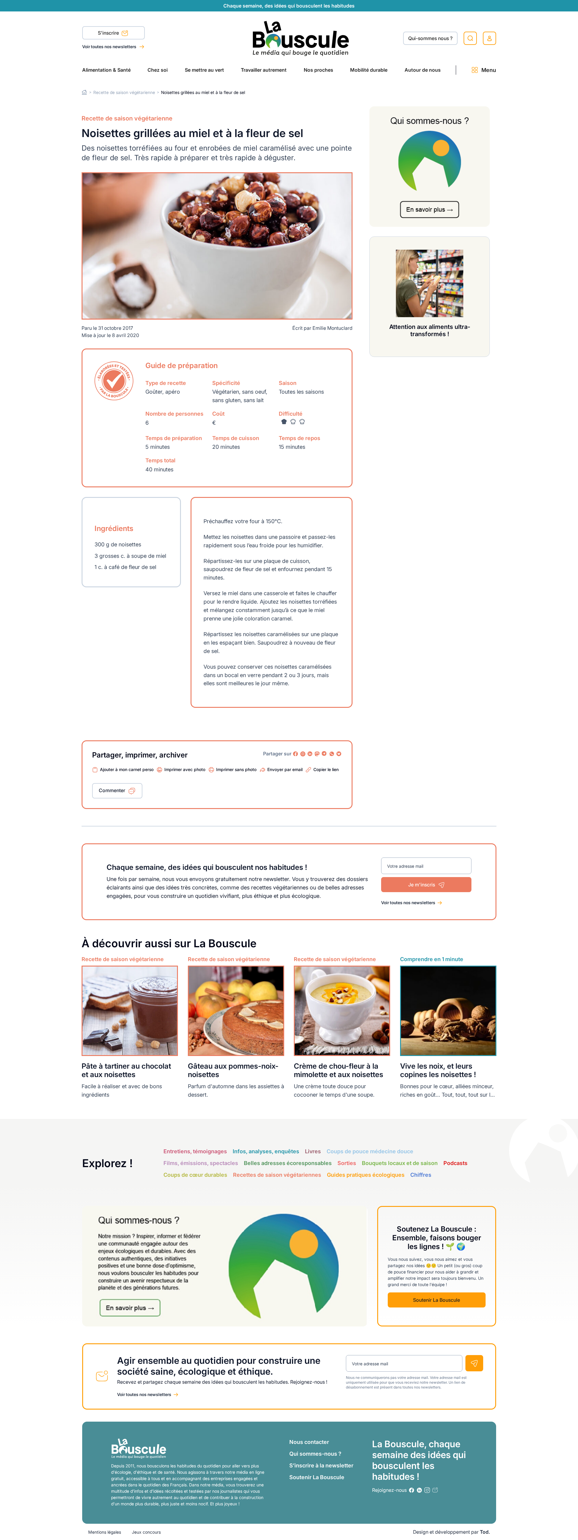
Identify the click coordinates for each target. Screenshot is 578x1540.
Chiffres (420, 1175)
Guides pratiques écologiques (366, 1175)
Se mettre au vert (204, 70)
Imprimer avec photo (184, 769)
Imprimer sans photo (236, 769)
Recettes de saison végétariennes (277, 1175)
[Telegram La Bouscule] (325, 754)
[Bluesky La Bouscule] (339, 754)
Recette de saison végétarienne (124, 92)
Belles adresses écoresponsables (288, 1163)
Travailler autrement (264, 70)
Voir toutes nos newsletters (109, 46)
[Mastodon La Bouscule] (317, 754)
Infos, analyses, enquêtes (266, 1151)
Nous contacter (309, 1442)
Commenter (112, 790)
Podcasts (455, 1163)
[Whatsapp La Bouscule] (332, 754)
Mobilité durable (368, 70)
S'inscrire (109, 33)
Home (84, 92)
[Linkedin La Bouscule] (310, 754)
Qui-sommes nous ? (430, 38)
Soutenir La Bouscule (436, 1300)
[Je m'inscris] (474, 1363)
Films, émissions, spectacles (200, 1163)
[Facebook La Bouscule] (296, 754)
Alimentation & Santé (106, 70)
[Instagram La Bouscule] (303, 754)
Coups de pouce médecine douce (370, 1151)
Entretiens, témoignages (195, 1151)
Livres (313, 1151)
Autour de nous (423, 70)
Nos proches (318, 70)
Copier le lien (326, 769)
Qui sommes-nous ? (315, 1454)
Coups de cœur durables (195, 1175)
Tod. (485, 1532)
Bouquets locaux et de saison (400, 1163)
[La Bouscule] (301, 38)
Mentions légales (104, 1532)
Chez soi (158, 70)
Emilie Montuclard (332, 328)
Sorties (346, 1163)
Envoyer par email (285, 769)
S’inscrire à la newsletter (321, 1465)
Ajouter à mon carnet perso (127, 769)
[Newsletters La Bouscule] (435, 1490)
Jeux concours (146, 1532)
